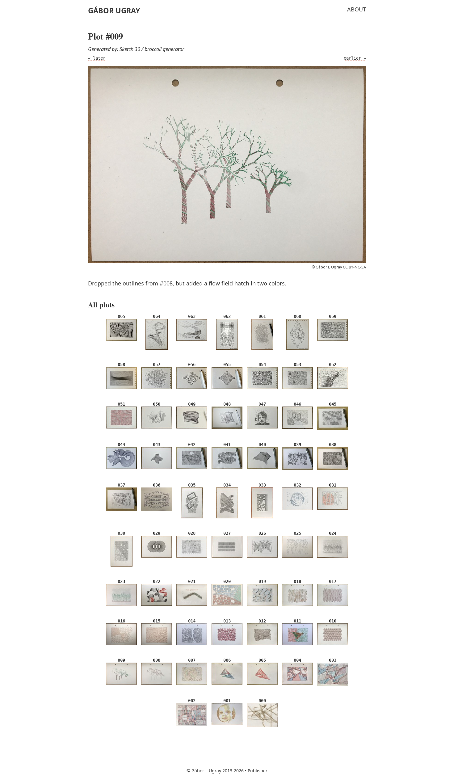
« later (96, 58)
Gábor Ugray (114, 10)
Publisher (257, 771)
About (356, 9)
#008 (166, 283)
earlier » (355, 58)
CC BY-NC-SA (354, 267)
